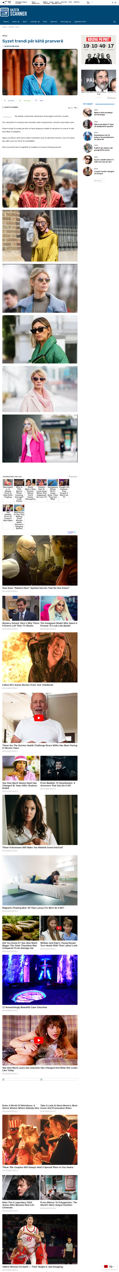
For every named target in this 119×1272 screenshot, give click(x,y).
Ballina (5, 27)
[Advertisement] (40, 470)
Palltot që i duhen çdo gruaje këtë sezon (103, 149)
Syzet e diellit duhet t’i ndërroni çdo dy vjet (104, 161)
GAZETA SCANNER (11, 107)
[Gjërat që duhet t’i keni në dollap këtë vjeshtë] (87, 124)
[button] (114, 21)
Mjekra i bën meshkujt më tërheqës (103, 114)
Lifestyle (11, 27)
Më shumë (97, 181)
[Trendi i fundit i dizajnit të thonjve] (87, 171)
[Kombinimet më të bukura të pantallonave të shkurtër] (87, 136)
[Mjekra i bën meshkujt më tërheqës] (87, 112)
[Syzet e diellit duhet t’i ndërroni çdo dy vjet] (87, 159)
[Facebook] (112, 2)
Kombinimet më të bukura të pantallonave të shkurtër (104, 137)
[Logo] (15, 12)
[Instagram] (115, 2)
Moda (17, 27)
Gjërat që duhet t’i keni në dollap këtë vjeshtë (104, 125)
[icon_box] (90, 3)
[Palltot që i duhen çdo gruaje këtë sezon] (87, 148)
